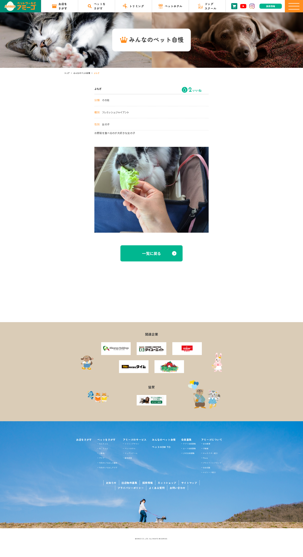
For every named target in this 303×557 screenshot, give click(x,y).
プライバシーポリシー (131, 488)
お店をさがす (84, 439)
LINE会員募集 (189, 453)
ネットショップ (167, 483)
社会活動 (206, 467)
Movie (205, 458)
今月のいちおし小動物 (108, 463)
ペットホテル (130, 448)
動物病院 (128, 458)
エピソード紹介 (209, 472)
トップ (67, 73)
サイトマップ (189, 483)
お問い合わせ (177, 488)
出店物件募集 (129, 483)
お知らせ (111, 483)
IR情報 (205, 448)
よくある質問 (157, 488)
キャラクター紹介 (210, 453)
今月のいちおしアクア (108, 467)
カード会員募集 (189, 448)
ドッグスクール (131, 453)
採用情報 (147, 483)
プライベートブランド (212, 463)
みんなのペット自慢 (81, 73)
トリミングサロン (132, 443)
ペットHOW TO (161, 447)
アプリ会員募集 (189, 443)
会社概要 (206, 443)
